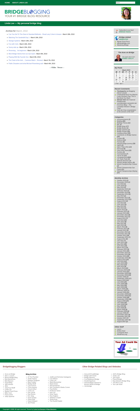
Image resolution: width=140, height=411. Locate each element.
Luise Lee (53, 380)
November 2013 (122, 197)
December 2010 (122, 253)
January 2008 (121, 313)
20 (133, 78)
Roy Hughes (54, 396)
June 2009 (120, 284)
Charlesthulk (121, 94)
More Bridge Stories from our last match (22, 54)
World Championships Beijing (127, 171)
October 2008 (121, 297)
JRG (6, 386)
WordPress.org (122, 334)
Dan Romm (31, 394)
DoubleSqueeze (89, 381)
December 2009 (122, 273)
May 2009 (120, 285)
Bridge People (122, 131)
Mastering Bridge (123, 45)
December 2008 (122, 294)
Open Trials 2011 (123, 147)
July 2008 (120, 302)
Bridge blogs (121, 126)
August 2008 (121, 301)
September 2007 (122, 320)
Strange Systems (14, 41)
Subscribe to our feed (126, 31)
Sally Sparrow (9, 396)
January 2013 (121, 213)
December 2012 (122, 215)
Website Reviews (123, 161)
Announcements (122, 119)
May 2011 (120, 244)
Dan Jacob (31, 392)
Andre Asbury (32, 379)
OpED (119, 145)
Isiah (118, 110)
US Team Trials (122, 159)
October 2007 (121, 318)
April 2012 (120, 225)
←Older (52, 67)
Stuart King (53, 399)
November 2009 (122, 275)
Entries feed (121, 331)
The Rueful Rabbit (56, 401)
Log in (119, 329)
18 (126, 78)
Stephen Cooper (55, 397)
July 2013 (120, 203)
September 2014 (122, 194)
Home (7, 3)
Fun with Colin (13, 44)
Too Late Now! (117, 384)
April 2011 (120, 246)
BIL (118, 124)
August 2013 (121, 201)
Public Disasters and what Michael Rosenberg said (26, 63)
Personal (120, 149)
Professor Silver (55, 391)
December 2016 (122, 182)
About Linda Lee (20, 3)
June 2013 (120, 204)
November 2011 (122, 234)
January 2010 (121, 271)
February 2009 (122, 290)
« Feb (117, 83)
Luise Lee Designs (39, 409)
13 (133, 76)
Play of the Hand (122, 150)
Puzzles (119, 152)
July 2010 (120, 261)
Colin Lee (31, 391)
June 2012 (120, 222)
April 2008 (120, 308)
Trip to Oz (120, 155)
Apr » (121, 83)
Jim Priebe (31, 403)
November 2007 (122, 316)
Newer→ (60, 67)
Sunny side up (13, 47)
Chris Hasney (32, 387)
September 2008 (122, 299)
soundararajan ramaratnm (125, 103)
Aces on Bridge (10, 374)
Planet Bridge (117, 379)
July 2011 (120, 240)
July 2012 (120, 220)
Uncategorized (122, 157)
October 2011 (121, 235)
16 (119, 78)
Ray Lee (52, 392)
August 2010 (121, 259)
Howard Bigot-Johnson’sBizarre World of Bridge (92, 383)
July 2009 (120, 282)
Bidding (119, 121)
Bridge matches (122, 130)
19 (129, 78)
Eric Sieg (31, 396)
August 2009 (121, 280)
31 (123, 81)
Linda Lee (8, 389)
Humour (119, 142)
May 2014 (120, 196)
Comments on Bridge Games (127, 135)
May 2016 (120, 187)
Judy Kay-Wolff (10, 388)
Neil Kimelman (55, 385)
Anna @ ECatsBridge (91, 374)
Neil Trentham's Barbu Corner (60, 387)
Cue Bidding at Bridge (91, 379)
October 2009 (121, 277)
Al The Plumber (33, 377)
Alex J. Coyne (9, 376)
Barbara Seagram (34, 380)
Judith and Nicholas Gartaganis (60, 377)
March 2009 (121, 289)
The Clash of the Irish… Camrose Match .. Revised (26, 60)
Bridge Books (121, 128)
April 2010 (120, 266)
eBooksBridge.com (123, 43)
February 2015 (122, 191)
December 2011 (122, 232)
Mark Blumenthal (55, 382)
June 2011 (120, 242)
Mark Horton (54, 384)
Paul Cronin (9, 395)
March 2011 (121, 247)
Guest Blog (8, 382)
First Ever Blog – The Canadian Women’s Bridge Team (126, 106)
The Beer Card (118, 382)
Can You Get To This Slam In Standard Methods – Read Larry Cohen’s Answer (35, 34)
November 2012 (122, 216)
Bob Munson (9, 381)
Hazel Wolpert (32, 401)
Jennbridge (88, 386)
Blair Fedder (32, 382)
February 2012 (122, 228)
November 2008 (122, 296)
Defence (120, 140)
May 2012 (120, 223)
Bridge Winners (89, 377)
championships (122, 133)
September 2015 (122, 189)
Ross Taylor (54, 394)
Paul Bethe (53, 389)
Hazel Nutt (31, 399)
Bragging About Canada (126, 92)
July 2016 (120, 184)
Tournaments (121, 154)
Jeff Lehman (9, 384)
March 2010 (121, 268)
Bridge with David (90, 376)
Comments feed (122, 332)
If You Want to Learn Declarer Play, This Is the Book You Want (127, 96)
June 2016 (120, 185)
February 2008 (122, 311)
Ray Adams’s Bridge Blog (121, 381)
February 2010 (122, 270)
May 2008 (120, 306)
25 (126, 79)
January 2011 (121, 251)
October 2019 (121, 180)
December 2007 (122, 314)
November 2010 (122, 254)
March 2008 (121, 309)
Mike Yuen (8, 393)
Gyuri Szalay (32, 397)
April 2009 (120, 287)
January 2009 (121, 292)
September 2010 (122, 258)
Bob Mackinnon (10, 379)
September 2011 (122, 237)
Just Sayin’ (116, 377)
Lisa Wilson (54, 379)
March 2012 (121, 227)
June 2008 (120, 304)
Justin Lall (116, 376)
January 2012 (121, 230)
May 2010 (120, 265)
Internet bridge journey (124, 143)
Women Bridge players (124, 162)
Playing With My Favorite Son (19, 57)
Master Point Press (123, 41)
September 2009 (122, 278)
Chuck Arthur (32, 389)
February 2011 (122, 249)
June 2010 (120, 263)
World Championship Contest (127, 164)
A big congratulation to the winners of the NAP (126, 111)
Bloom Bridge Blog (11, 377)
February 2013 (122, 211)
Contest (119, 138)
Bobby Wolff (32, 384)
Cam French (32, 385)
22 (116, 79)
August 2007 (121, 321)
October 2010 (121, 256)
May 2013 (120, 206)
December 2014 (122, 192)
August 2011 (121, 239)
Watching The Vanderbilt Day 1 (19, 37)
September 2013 (122, 199)
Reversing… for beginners (17, 50)
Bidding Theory (122, 123)
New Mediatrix (51, 409)
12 (129, 76)
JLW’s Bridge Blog (119, 374)
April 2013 (120, 208)
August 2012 (121, 218)
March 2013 (121, 210)
